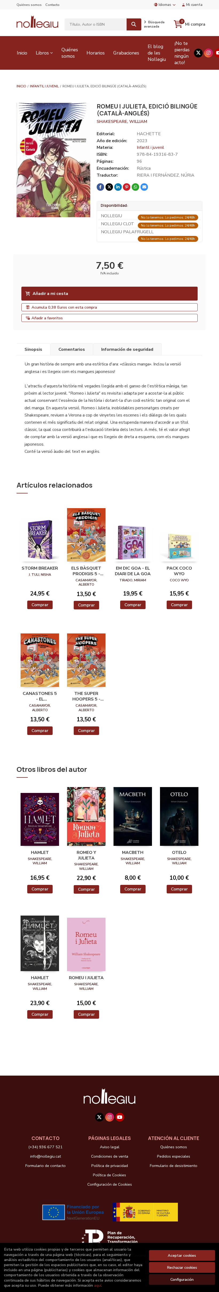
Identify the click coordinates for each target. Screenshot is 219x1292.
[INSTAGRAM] (208, 53)
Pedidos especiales (173, 1156)
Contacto (52, 4)
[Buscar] (134, 24)
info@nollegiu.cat (45, 1156)
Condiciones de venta (109, 1156)
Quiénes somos (29, 4)
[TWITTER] (198, 53)
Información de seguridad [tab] (127, 349)
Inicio (21, 86)
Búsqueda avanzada (154, 24)
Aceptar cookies (182, 1255)
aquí (97, 1285)
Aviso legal (109, 1147)
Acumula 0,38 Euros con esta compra (64, 307)
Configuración (182, 1279)
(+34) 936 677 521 (45, 1147)
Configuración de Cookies (109, 1184)
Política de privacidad (109, 1165)
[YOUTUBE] (119, 1117)
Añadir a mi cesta (50, 294)
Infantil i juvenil (44, 86)
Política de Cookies (109, 1175)
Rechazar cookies (182, 1267)
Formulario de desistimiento (173, 1165)
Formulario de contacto (45, 1165)
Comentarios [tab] (71, 349)
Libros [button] (42, 53)
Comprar (40, 605)
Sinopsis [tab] (33, 349)
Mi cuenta (194, 4)
